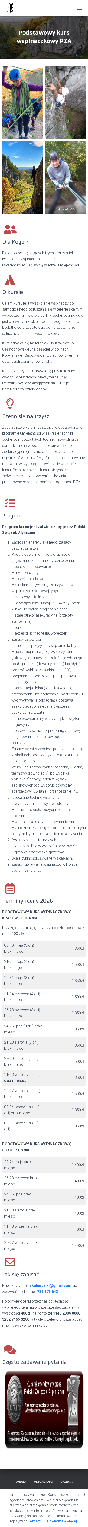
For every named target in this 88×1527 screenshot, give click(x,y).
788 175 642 (47, 1291)
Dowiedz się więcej (62, 1521)
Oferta (21, 1481)
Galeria (67, 1481)
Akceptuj (36, 1521)
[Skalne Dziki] (11, 8)
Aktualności (43, 1481)
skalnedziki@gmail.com (50, 1285)
